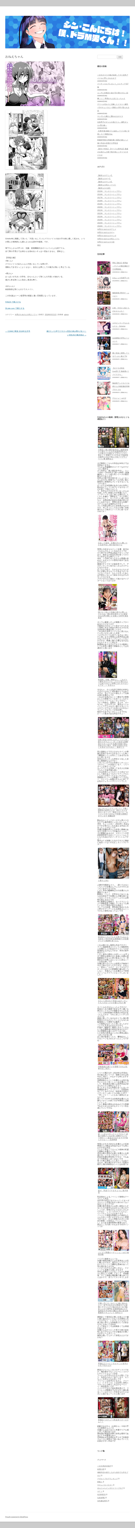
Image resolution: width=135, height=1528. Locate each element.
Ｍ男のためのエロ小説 (105, 242)
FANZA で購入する (13, 302)
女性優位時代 (102, 1501)
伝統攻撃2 (101, 1498)
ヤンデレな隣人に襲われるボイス (110, 116)
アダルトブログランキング (107, 1479)
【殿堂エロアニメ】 (105, 175)
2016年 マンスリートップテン (109, 194)
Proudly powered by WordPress (16, 1517)
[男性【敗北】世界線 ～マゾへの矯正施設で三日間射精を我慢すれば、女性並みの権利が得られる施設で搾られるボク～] (103, 268)
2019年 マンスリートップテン (109, 204)
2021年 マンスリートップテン (109, 210)
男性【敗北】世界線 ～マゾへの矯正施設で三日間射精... (120, 266)
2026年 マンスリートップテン (109, 226)
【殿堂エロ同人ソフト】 (106, 185)
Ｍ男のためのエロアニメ (106, 229)
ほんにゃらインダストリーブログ (110, 1488)
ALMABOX (101, 1495)
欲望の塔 (100, 1469)
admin (66, 315)
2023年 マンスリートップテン (109, 217)
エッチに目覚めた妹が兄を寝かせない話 (112, 93)
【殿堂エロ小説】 (104, 188)
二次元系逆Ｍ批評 (104, 1466)
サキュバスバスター (105, 1485)
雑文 (99, 245)
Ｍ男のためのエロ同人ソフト (26, 315)
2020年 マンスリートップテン (109, 207)
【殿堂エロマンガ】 (105, 182)
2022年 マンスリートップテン (109, 213)
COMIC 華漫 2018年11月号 (17, 331)
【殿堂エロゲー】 (104, 179)
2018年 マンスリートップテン (109, 201)
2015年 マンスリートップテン (109, 191)
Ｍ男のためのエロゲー (105, 232)
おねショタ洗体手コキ (120, 278)
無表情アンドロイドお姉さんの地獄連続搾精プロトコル (120, 386)
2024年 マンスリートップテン (109, 220)
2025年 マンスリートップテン (109, 223)
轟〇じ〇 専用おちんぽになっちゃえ (111, 99)
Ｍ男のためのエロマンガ (106, 236)
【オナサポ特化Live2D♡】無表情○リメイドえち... (120, 371)
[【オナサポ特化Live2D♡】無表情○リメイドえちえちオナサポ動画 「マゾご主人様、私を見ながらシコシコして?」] (103, 373)
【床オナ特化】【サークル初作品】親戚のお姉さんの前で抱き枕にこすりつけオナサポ (112, 152)
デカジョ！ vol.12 (119, 398)
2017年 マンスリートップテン (109, 198)
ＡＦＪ (99, 1491)
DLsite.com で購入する (14, 308)
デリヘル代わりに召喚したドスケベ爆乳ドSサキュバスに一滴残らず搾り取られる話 (113, 107)
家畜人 (99, 1482)
